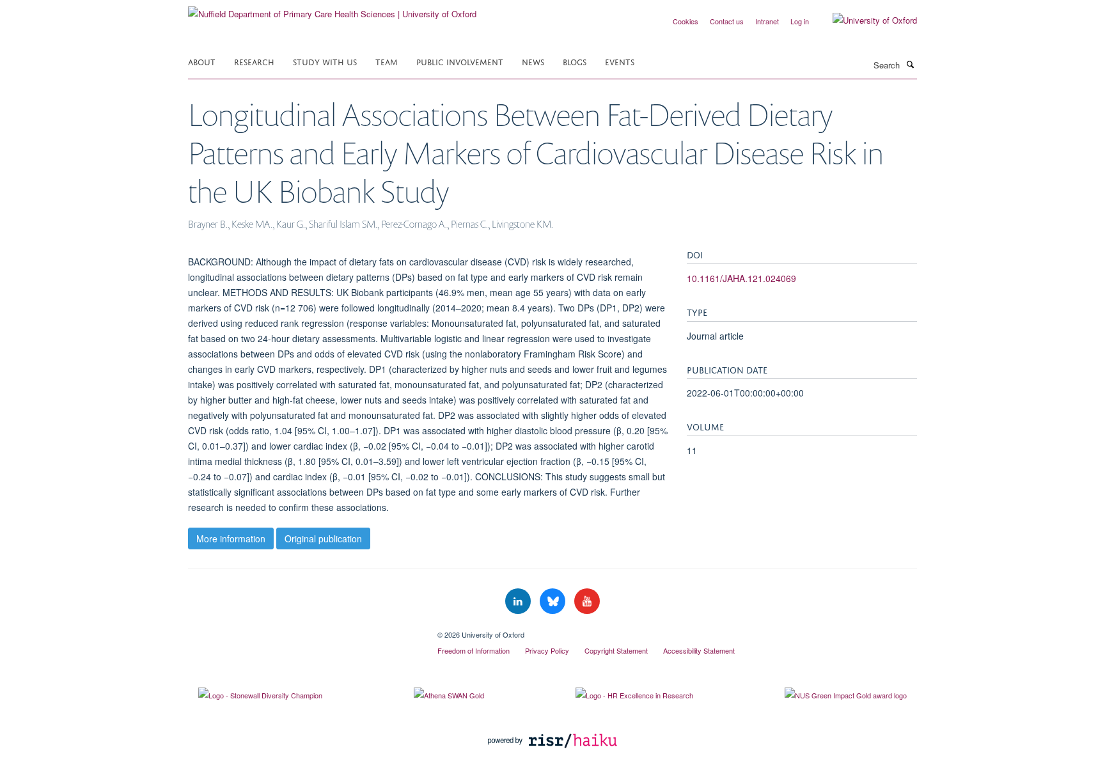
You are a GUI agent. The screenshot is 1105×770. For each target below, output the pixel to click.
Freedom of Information (473, 650)
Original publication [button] (323, 538)
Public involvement (459, 61)
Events (619, 61)
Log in (799, 21)
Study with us (325, 61)
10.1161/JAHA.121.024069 (741, 278)
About (202, 61)
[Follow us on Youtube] (587, 601)
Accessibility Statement (699, 650)
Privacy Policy (547, 650)
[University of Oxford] (865, 20)
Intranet (767, 21)
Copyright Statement (616, 650)
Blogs (574, 61)
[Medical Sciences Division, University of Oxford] (303, 630)
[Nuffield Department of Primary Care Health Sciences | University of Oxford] (332, 9)
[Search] (910, 64)
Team (386, 61)
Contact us (727, 21)
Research (254, 61)
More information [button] (230, 538)
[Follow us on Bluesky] (554, 601)
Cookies (685, 21)
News (533, 61)
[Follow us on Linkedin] (519, 601)
